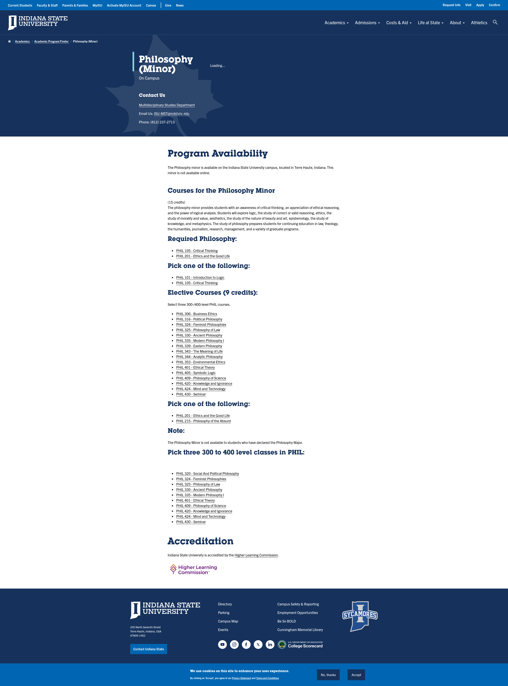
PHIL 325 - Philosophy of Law (198, 329)
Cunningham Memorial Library (300, 629)
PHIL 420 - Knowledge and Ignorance (204, 383)
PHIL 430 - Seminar (191, 394)
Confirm (494, 5)
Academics (335, 22)
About (455, 22)
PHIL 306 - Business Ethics (196, 313)
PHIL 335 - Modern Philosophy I (200, 340)
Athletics (479, 22)
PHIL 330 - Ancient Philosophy (199, 335)
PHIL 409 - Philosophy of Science (201, 378)
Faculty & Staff (47, 5)
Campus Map (228, 621)
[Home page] (9, 41)
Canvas (151, 5)
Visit (468, 5)
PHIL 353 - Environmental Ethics (200, 362)
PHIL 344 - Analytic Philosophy (199, 356)
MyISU (97, 5)
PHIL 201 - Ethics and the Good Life (203, 256)
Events (223, 629)
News (180, 5)
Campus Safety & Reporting (298, 604)
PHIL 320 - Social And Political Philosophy (207, 473)
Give (168, 5)
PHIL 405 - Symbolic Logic (196, 372)
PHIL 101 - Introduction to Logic (200, 277)
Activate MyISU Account (124, 5)
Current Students (20, 5)
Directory (225, 604)
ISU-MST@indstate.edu (171, 113)
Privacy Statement (241, 677)
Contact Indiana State (148, 649)
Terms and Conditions (267, 677)
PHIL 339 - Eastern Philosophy (199, 345)
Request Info (452, 5)
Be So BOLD (286, 621)
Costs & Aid (397, 22)
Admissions (365, 22)
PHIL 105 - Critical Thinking (197, 250)
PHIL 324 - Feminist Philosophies (201, 324)
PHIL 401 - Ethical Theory (195, 367)
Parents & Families (75, 5)
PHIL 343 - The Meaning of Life (199, 351)
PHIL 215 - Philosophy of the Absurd (203, 421)
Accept (356, 674)
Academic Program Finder (51, 41)
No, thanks (328, 674)
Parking (223, 612)
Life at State (429, 22)
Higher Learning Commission (256, 555)
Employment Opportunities (297, 612)
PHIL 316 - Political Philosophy (199, 319)
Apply (480, 5)
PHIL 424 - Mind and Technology (200, 388)
